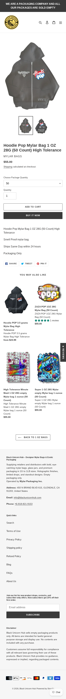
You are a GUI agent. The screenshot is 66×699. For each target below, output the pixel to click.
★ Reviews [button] (63, 352)
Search (10, 522)
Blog (8, 564)
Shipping (8, 166)
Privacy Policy (13, 539)
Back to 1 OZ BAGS (35, 437)
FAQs (9, 573)
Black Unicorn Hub (28, 689)
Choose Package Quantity (16, 177)
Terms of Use (13, 531)
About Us (11, 581)
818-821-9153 (24, 504)
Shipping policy (14, 547)
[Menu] (60, 22)
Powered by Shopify (45, 689)
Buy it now (33, 215)
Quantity (7, 190)
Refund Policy (13, 556)
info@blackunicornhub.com (27, 497)
